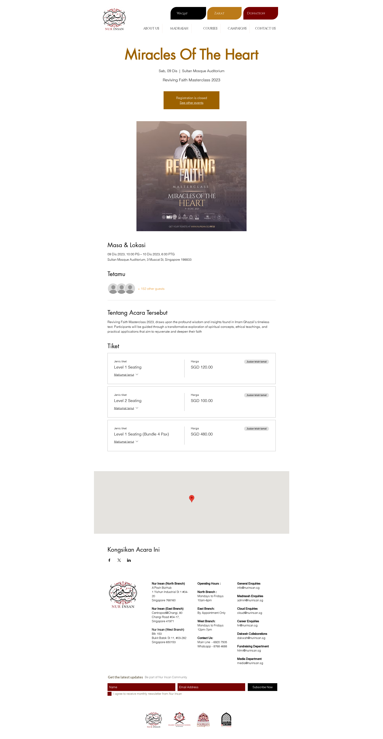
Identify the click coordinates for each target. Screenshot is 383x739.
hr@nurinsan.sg (247, 625)
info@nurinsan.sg (248, 588)
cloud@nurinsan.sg (249, 613)
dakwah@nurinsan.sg (251, 638)
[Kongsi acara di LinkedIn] (129, 560)
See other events (191, 103)
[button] (147, 28)
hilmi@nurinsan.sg (249, 650)
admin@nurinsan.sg (250, 600)
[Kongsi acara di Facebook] (109, 560)
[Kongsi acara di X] (119, 560)
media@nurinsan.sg (250, 663)
